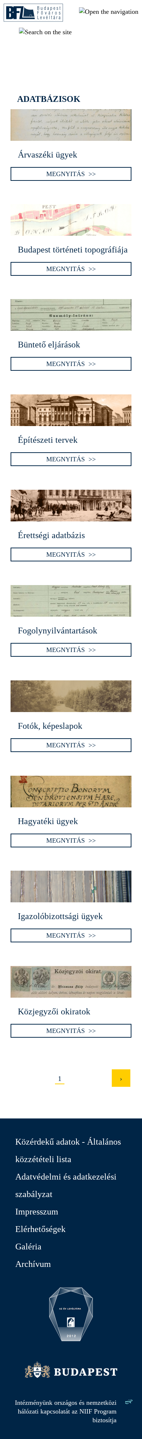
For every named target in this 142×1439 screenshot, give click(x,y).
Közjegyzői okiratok (54, 1011)
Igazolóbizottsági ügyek (60, 916)
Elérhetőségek (40, 1229)
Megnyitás (65, 174)
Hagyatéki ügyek (48, 821)
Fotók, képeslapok (50, 726)
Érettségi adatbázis (51, 535)
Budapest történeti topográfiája (73, 249)
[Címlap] (33, 19)
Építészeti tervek (48, 440)
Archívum (33, 1264)
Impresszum (36, 1211)
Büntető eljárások (49, 344)
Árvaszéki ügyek (47, 154)
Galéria (28, 1246)
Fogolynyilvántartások (57, 630)
